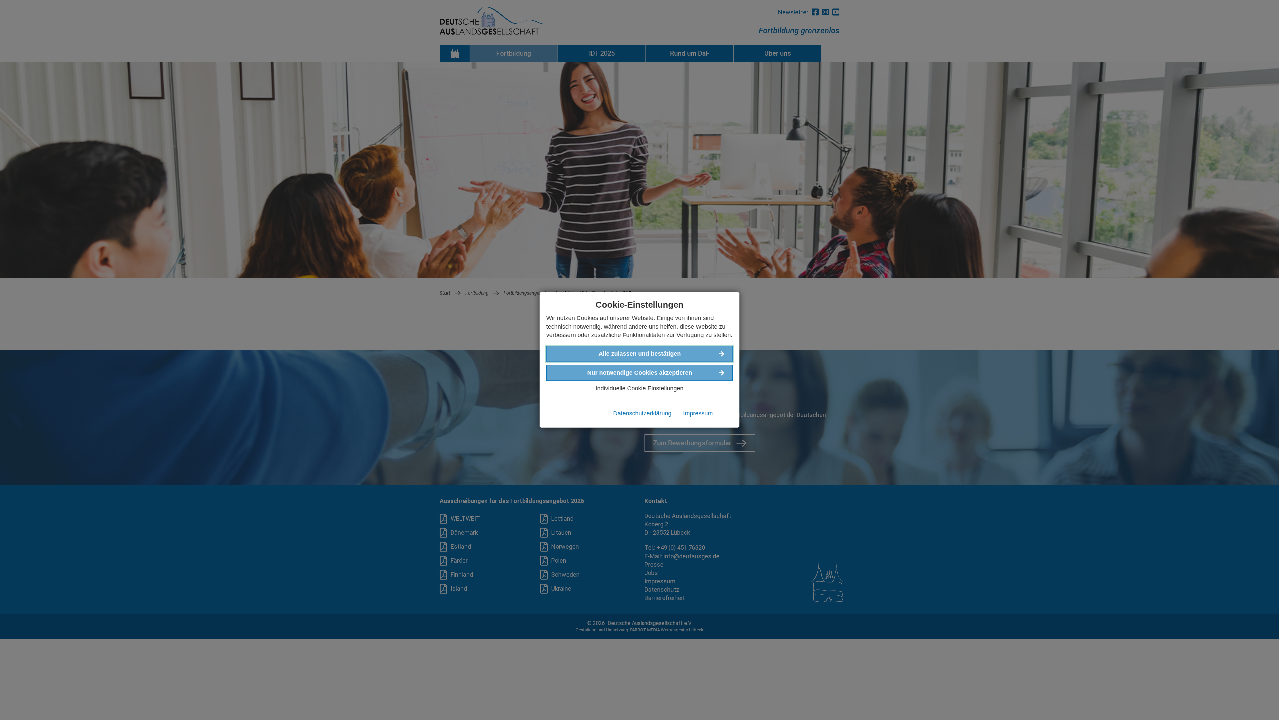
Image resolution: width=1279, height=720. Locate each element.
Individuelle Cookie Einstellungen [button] (639, 388)
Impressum (698, 413)
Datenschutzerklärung (642, 413)
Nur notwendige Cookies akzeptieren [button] (639, 372)
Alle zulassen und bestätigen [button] (640, 353)
